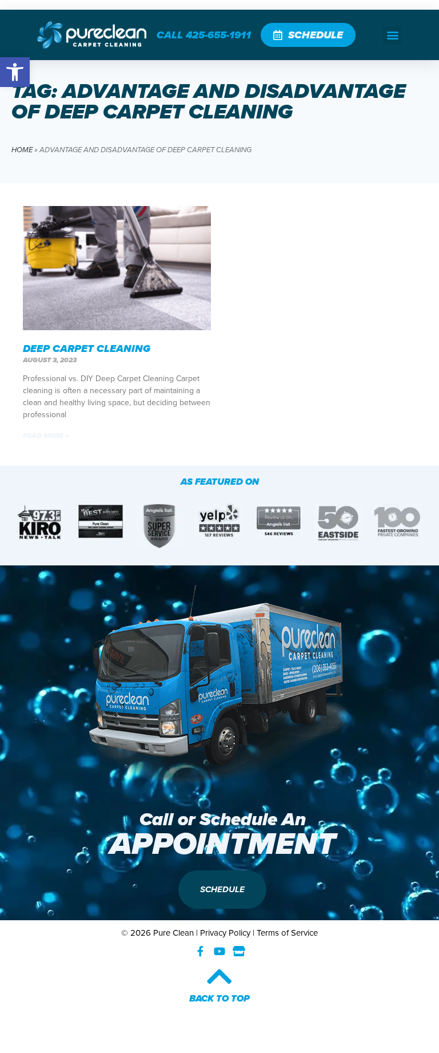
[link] (15, 72)
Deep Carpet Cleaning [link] (86, 348)
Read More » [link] (46, 435)
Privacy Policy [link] (225, 933)
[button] (392, 35)
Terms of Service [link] (287, 933)
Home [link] (22, 149)
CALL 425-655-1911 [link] (204, 34)
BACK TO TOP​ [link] (219, 998)
